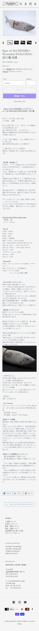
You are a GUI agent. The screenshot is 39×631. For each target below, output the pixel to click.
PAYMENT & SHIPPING (14, 546)
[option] (10, 43)
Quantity (29, 79)
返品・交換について (12, 528)
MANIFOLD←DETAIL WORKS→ (18, 621)
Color (4, 79)
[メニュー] (35, 3)
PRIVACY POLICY (12, 553)
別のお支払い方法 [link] (19, 101)
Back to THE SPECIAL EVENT (21, 504)
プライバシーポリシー (12, 533)
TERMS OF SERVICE (13, 551)
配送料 (9, 69)
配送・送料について (12, 526)
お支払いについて (11, 524)
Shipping (5, 71)
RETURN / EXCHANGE (13, 549)
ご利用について (10, 521)
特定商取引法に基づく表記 (14, 531)
